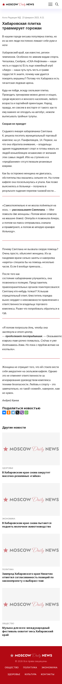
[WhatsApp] (26, 412)
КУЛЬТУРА (30, 674)
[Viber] (22, 412)
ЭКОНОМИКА (8, 518)
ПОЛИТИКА (8, 569)
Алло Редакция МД (11, 17)
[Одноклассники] (8, 412)
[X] (17, 412)
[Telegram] (13, 412)
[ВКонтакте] (4, 412)
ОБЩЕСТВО (8, 623)
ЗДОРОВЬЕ (7, 468)
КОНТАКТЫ (47, 674)
